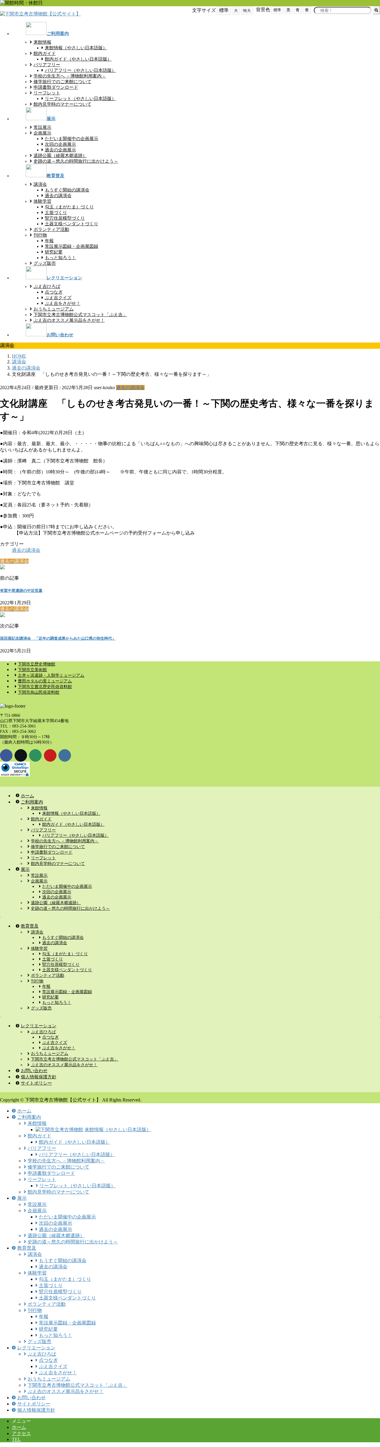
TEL (16, 1439)
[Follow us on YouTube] (50, 755)
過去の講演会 (130, 387)
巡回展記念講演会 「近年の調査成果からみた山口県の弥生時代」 (58, 638)
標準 (277, 10)
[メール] (35, 755)
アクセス (21, 1433)
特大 (247, 10)
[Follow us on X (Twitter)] (21, 755)
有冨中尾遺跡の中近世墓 (21, 590)
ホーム (19, 1427)
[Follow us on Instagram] (64, 755)
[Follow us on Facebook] (6, 755)
